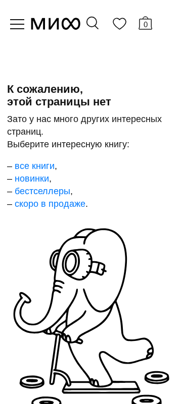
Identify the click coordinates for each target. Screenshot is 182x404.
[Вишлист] (119, 26)
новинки (32, 179)
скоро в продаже (50, 204)
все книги (35, 166)
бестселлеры (42, 191)
